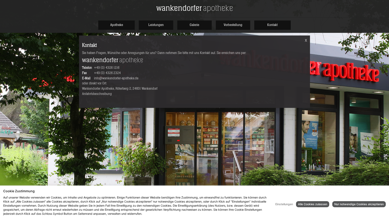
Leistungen (156, 25)
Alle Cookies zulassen (312, 204)
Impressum (168, 213)
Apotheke (116, 25)
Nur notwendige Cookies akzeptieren (359, 204)
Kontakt (272, 25)
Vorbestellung (233, 25)
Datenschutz (151, 213)
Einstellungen (284, 204)
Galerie (194, 25)
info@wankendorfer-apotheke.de (116, 78)
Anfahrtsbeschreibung (97, 94)
